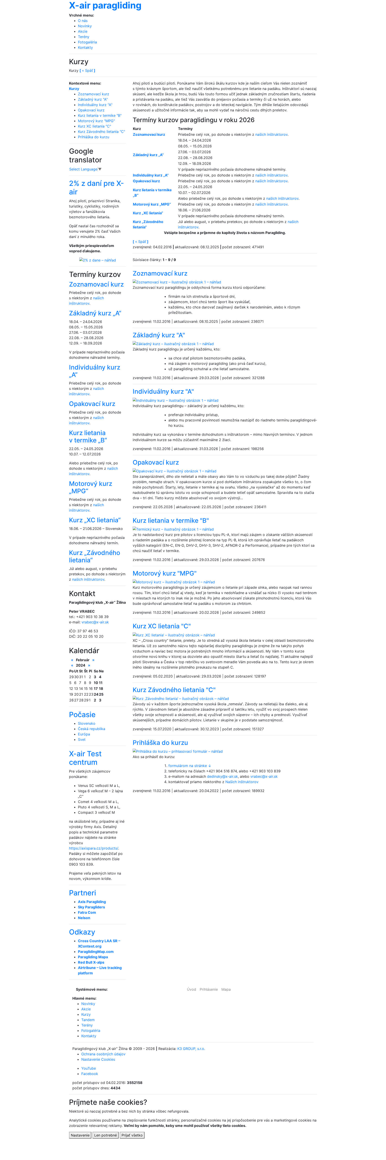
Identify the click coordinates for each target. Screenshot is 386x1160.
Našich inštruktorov (241, 782)
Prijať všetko (132, 1135)
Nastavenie (80, 1135)
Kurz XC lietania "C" (162, 626)
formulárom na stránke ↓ (189, 765)
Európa (84, 734)
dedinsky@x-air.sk (222, 776)
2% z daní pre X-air (96, 187)
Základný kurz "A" (159, 335)
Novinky (85, 26)
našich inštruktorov (271, 134)
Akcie (82, 31)
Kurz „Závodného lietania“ (94, 556)
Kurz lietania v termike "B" (171, 520)
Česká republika (91, 729)
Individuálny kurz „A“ (94, 371)
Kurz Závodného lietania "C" (174, 690)
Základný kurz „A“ (95, 313)
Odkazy (82, 932)
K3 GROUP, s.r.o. (191, 1048)
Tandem (88, 1020)
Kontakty (85, 47)
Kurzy (74, 88)
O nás (83, 20)
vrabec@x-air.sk (264, 776)
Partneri (82, 892)
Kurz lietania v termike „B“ (88, 436)
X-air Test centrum (85, 758)
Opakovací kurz (156, 462)
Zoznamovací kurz (160, 273)
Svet (82, 739)
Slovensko (86, 723)
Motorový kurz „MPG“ (90, 487)
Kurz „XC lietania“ (95, 520)
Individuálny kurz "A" (163, 391)
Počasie (82, 714)
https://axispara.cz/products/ (93, 848)
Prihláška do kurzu (160, 742)
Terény (83, 36)
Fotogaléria (87, 42)
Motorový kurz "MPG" (165, 573)
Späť (141, 241)
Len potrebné (105, 1135)
